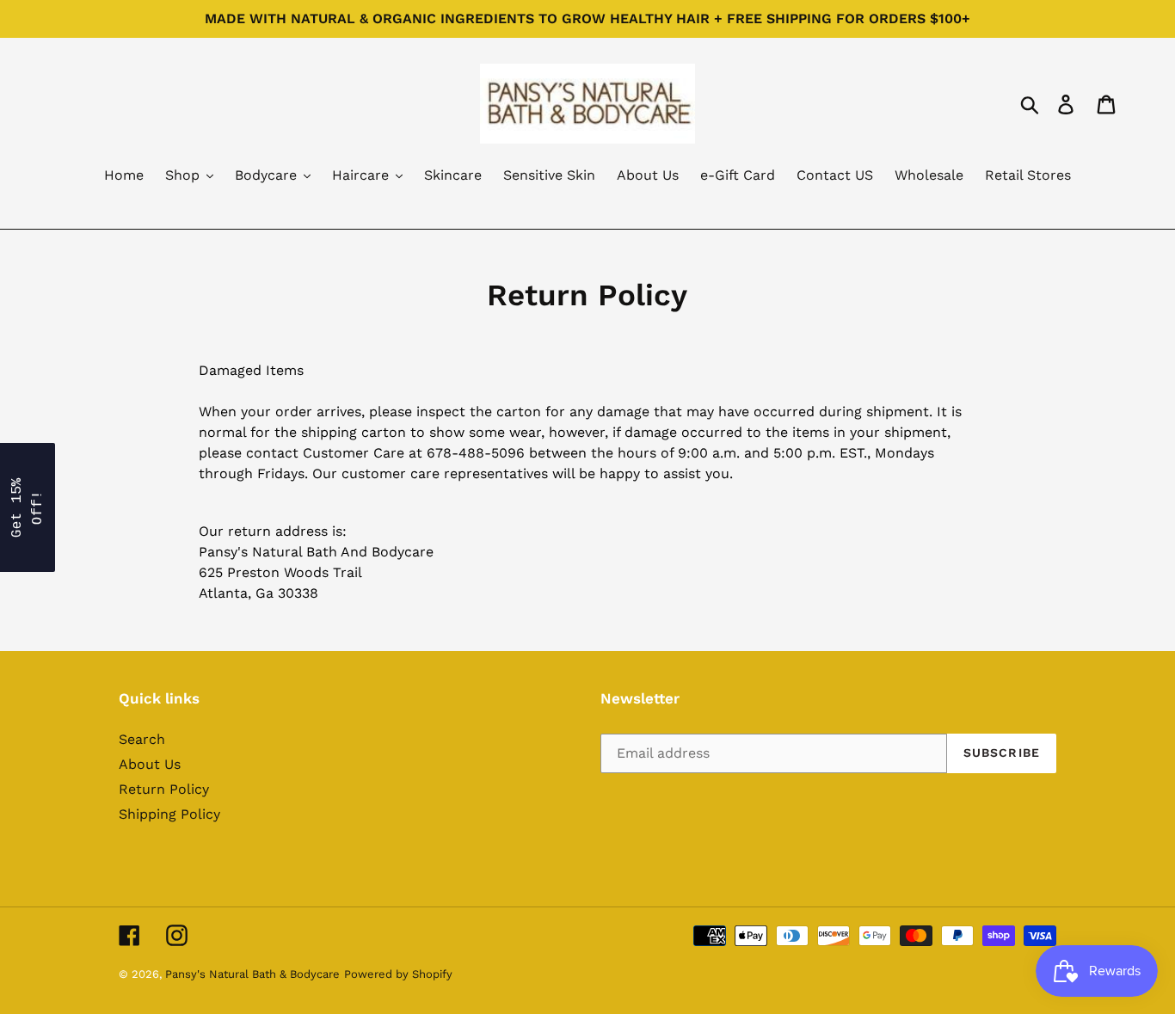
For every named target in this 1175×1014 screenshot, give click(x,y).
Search (142, 739)
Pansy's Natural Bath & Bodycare (252, 974)
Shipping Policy (169, 814)
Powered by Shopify (398, 974)
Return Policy (164, 789)
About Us (150, 764)
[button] (27, 507)
